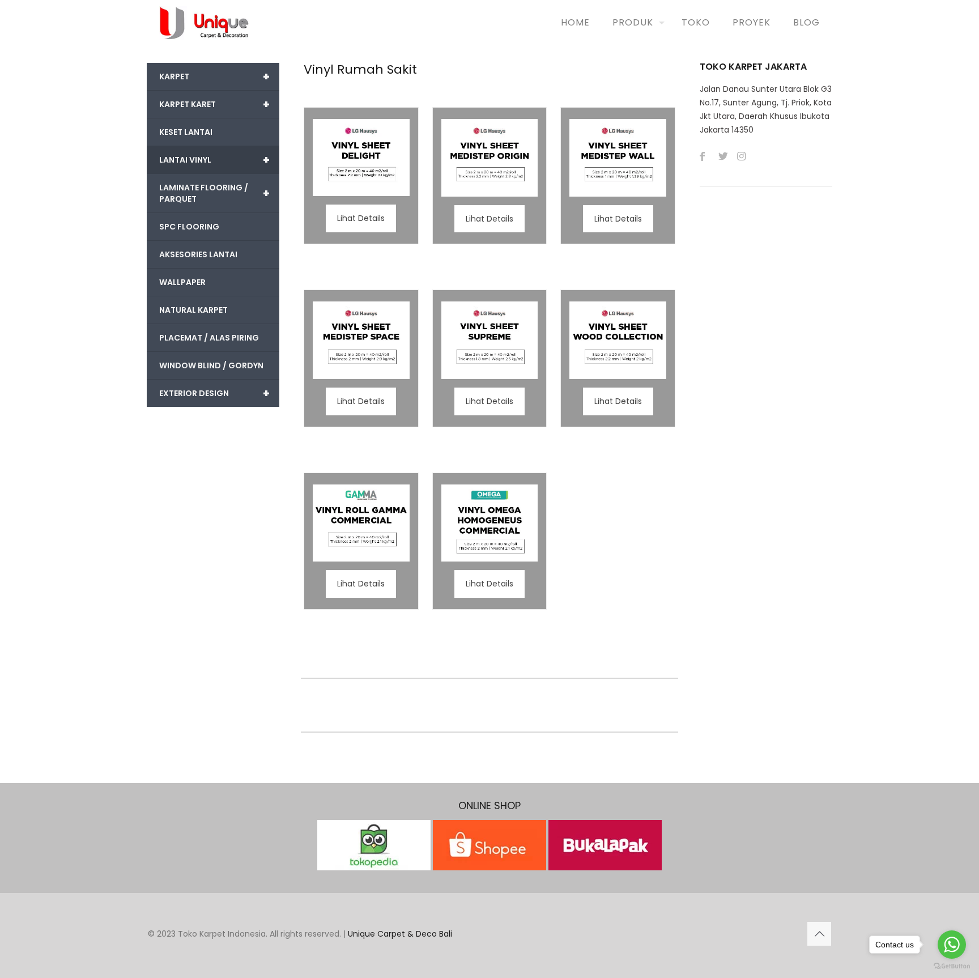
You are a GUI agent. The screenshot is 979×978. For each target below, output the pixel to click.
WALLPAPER (182, 282)
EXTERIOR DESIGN (214, 393)
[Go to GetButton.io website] (952, 966)
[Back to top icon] (819, 934)
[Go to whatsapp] (952, 944)
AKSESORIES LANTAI (198, 254)
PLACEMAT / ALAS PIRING (209, 337)
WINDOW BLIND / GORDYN (211, 365)
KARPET (214, 76)
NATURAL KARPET (193, 310)
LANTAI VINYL (214, 160)
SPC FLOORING (189, 226)
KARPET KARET (214, 104)
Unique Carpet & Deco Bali (400, 933)
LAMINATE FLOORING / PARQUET (214, 193)
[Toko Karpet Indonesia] (204, 22)
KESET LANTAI (185, 132)
